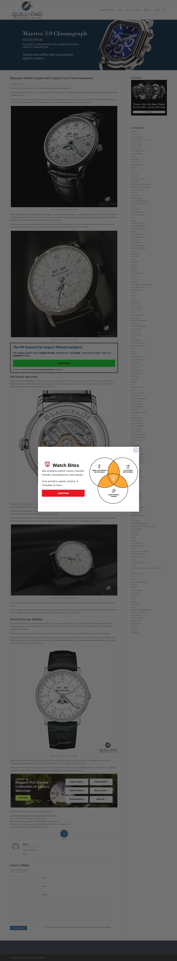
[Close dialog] (135, 450)
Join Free (63, 493)
